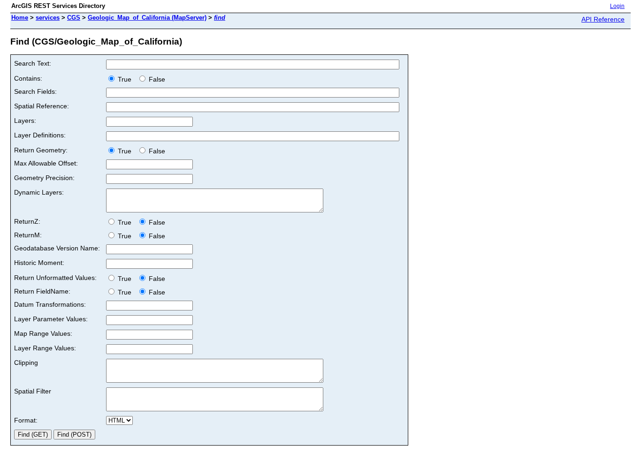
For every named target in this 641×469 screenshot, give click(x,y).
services (48, 17)
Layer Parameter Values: (51, 319)
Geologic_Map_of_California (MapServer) (147, 17)
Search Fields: (35, 91)
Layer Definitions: (40, 135)
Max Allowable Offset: (46, 163)
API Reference (603, 19)
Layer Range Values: (45, 348)
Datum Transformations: (50, 304)
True (125, 79)
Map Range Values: (43, 333)
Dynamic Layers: (39, 192)
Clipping (26, 362)
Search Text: (32, 63)
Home (19, 17)
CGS (73, 17)
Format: (26, 420)
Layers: (25, 120)
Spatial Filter (32, 391)
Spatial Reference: (41, 106)
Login (617, 6)
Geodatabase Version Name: (57, 248)
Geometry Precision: (44, 178)
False (156, 79)
